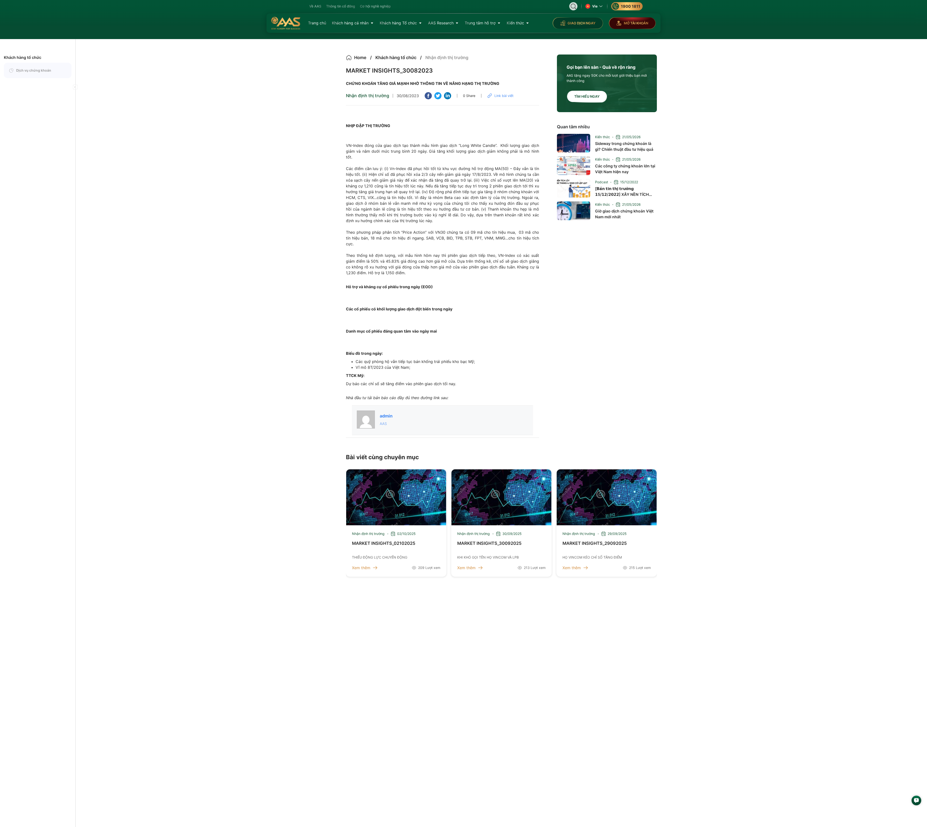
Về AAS (315, 6)
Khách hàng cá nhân (350, 23)
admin (386, 416)
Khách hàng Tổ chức (398, 23)
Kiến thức (515, 23)
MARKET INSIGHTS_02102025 (383, 543)
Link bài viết (503, 96)
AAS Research (441, 23)
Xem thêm (361, 567)
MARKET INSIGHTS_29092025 (594, 543)
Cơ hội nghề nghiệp (375, 6)
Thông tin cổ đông (340, 6)
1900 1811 (630, 6)
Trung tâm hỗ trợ (480, 23)
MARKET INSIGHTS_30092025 (489, 543)
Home (360, 57)
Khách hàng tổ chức (22, 57)
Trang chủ (317, 23)
